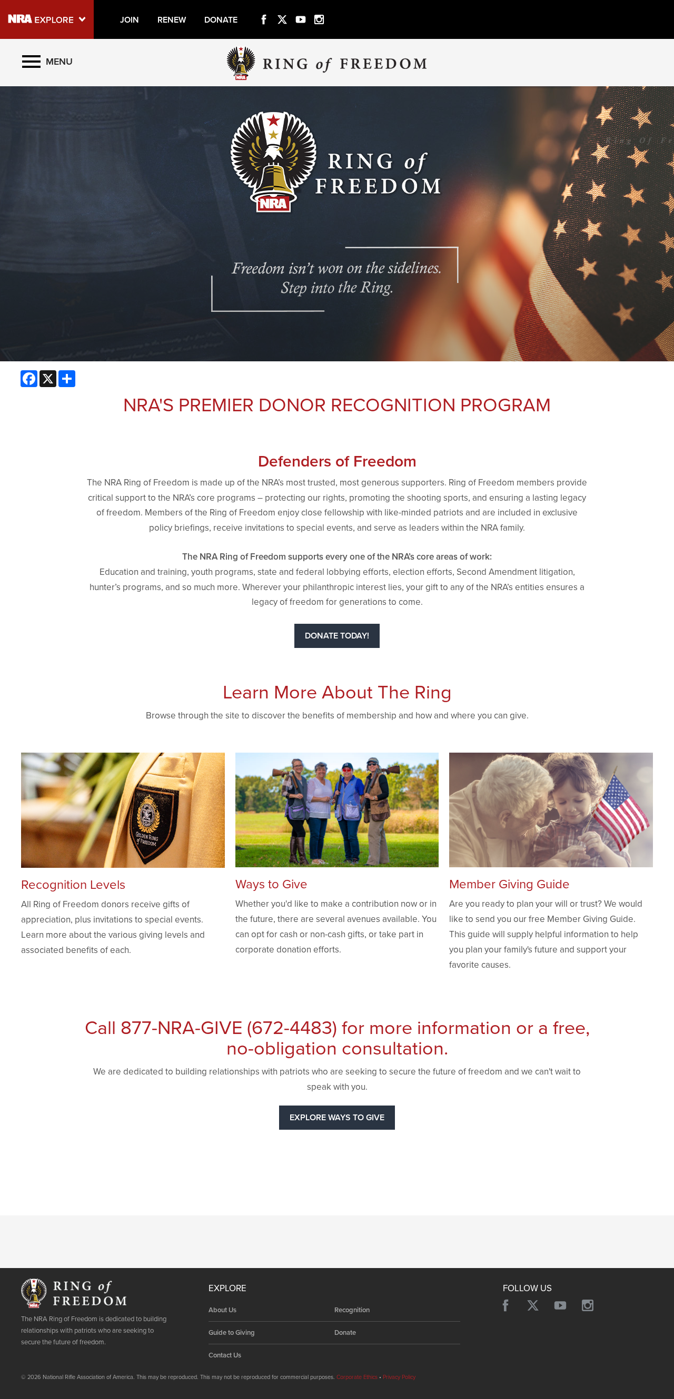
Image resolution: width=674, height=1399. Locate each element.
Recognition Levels (73, 885)
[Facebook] (264, 7)
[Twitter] (282, 7)
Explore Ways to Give (337, 1117)
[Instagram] (319, 7)
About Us (222, 1310)
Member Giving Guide (509, 884)
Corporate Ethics (357, 1377)
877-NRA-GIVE (181, 1028)
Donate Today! (337, 636)
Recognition (352, 1310)
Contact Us (225, 1355)
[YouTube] (300, 7)
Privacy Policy (399, 1377)
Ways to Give (271, 884)
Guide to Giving (232, 1333)
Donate (345, 1333)
